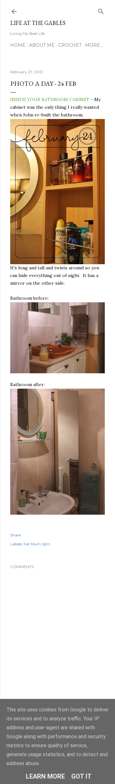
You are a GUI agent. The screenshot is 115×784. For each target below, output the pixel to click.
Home (18, 45)
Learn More (45, 776)
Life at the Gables (37, 23)
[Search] (101, 10)
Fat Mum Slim (37, 544)
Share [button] (15, 535)
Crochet (69, 45)
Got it (81, 776)
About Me (42, 45)
